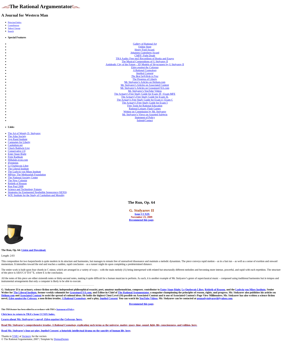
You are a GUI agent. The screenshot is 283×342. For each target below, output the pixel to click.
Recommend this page (141, 220)
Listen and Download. (33, 250)
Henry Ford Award (145, 49)
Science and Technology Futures (25, 189)
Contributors (13, 25)
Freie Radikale (15, 157)
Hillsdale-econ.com (18, 159)
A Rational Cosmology (145, 70)
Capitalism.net (15, 145)
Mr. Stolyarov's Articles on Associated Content (145, 85)
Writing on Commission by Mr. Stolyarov (144, 111)
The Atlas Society (17, 136)
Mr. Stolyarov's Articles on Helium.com (144, 82)
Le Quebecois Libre (18, 165)
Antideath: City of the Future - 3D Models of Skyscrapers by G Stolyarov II (145, 64)
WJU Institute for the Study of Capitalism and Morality (36, 195)
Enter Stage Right (17, 154)
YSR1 (15, 336)
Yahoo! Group (14, 28)
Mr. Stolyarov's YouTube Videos (145, 91)
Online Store (144, 46)
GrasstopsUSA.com (80, 292)
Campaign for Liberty (19, 142)
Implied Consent (144, 73)
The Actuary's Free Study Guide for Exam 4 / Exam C (145, 99)
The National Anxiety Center (23, 177)
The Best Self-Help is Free (144, 76)
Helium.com (8, 295)
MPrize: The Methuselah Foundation (27, 174)
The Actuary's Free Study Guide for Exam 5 (145, 102)
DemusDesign (61, 339)
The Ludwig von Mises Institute (24, 171)
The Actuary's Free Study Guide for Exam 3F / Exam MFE (144, 93)
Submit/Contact (145, 120)
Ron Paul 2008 (15, 186)
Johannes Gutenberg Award (145, 52)
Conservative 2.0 (16, 151)
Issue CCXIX (142, 214)
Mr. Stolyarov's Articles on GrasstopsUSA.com (144, 88)
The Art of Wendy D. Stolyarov (24, 133)
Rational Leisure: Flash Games (145, 108)
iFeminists (13, 162)
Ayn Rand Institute (17, 139)
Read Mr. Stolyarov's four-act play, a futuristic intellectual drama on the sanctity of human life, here (65, 330)
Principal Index (14, 22)
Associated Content (30, 295)
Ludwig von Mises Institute (250, 289)
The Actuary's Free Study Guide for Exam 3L (145, 96)
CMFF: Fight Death (144, 55)
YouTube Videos (148, 298)
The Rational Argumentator (133, 292)
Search (11, 31)
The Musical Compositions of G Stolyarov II (145, 61)
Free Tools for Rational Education (144, 105)
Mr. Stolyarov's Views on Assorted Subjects (144, 114)
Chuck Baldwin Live (19, 148)
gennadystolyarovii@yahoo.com (214, 298)
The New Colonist (17, 180)
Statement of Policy (145, 117)
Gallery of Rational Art (145, 43)
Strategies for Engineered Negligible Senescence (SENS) (37, 192)
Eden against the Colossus (145, 67)
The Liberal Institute (18, 168)
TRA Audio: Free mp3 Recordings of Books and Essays (145, 58)
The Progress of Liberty (144, 79)
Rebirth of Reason (17, 183)
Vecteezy (26, 336)
